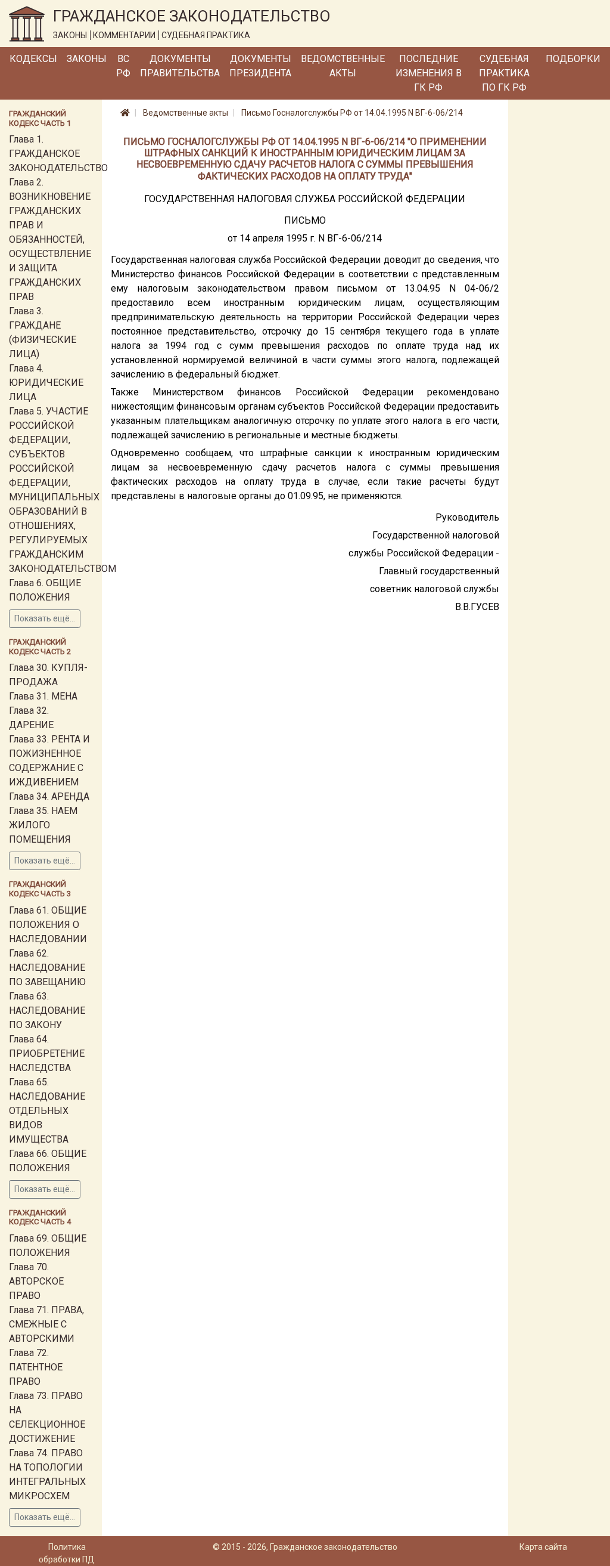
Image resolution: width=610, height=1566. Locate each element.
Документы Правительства (180, 66)
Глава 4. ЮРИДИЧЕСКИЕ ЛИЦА (46, 383)
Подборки (573, 58)
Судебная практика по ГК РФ (504, 73)
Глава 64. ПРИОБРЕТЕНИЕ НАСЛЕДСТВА (47, 1053)
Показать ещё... (44, 618)
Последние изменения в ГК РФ (429, 73)
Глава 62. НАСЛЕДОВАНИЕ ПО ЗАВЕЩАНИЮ (47, 968)
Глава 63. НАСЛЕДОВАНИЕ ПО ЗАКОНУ (47, 1010)
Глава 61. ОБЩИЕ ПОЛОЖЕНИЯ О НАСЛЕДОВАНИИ (48, 925)
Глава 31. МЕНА (43, 696)
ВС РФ (123, 66)
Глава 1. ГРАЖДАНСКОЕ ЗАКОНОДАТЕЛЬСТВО (58, 154)
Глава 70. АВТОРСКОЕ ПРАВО (36, 1281)
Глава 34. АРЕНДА (49, 796)
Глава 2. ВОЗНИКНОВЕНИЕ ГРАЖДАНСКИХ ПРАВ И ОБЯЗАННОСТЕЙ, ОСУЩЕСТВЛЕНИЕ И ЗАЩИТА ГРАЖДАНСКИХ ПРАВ (50, 239)
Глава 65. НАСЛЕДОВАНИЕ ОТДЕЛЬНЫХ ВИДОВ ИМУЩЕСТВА (47, 1110)
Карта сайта (543, 1547)
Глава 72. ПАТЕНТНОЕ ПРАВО (36, 1367)
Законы (87, 58)
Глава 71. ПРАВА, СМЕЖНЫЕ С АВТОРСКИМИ (46, 1324)
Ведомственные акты (343, 66)
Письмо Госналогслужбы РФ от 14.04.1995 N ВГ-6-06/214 (352, 112)
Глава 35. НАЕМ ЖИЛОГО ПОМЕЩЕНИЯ (43, 825)
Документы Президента (260, 66)
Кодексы (33, 58)
